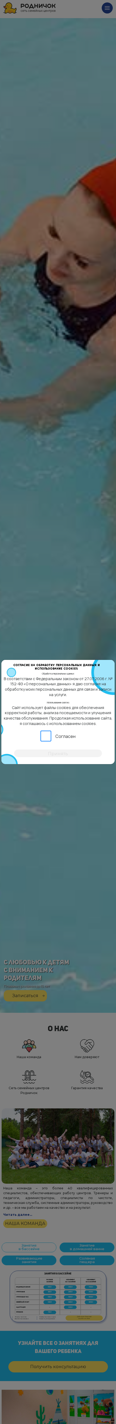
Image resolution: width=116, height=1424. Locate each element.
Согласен (65, 736)
